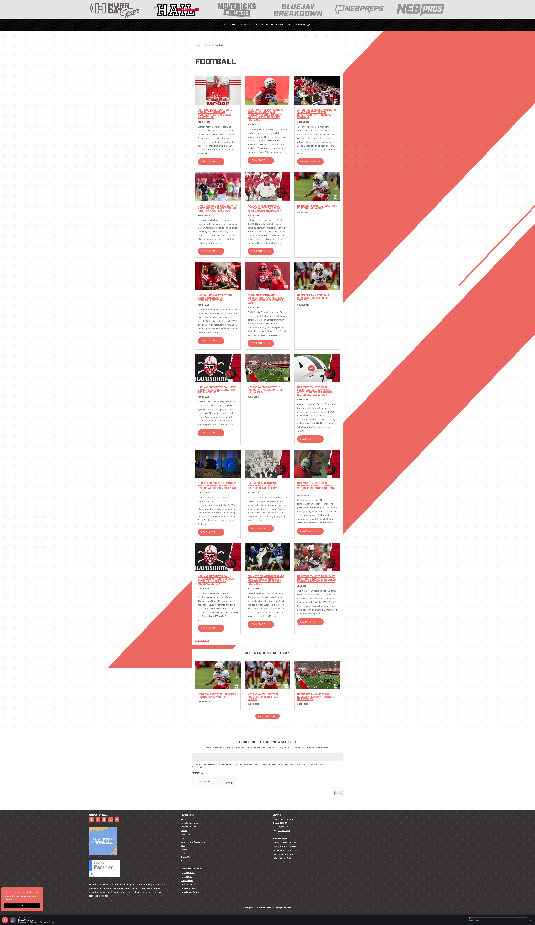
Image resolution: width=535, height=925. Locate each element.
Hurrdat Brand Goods (189, 888)
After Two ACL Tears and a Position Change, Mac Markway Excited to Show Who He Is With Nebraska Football (265, 115)
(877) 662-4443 (286, 826)
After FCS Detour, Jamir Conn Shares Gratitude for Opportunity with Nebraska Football (316, 114)
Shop (259, 25)
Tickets (301, 25)
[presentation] (213, 781)
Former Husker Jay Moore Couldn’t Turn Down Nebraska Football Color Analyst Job (215, 114)
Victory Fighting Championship (193, 842)
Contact (184, 830)
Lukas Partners (187, 880)
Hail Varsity (207, 45)
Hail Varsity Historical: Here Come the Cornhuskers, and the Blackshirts (217, 390)
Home (198, 45)
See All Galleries (267, 716)
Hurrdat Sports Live (279, 25)
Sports (246, 25)
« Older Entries (202, 640)
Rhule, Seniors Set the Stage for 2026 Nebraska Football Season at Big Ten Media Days (217, 486)
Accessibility (186, 861)
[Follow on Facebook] (91, 819)
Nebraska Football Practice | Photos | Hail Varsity (317, 207)
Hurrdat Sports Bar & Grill (190, 892)
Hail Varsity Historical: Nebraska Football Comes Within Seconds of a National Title (316, 487)
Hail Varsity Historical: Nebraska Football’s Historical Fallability (263, 486)
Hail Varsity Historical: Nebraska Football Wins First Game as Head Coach (264, 208)
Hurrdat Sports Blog (188, 826)
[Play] (5, 920)
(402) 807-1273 (284, 830)
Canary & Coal (186, 884)
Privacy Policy (186, 853)
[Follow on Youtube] (117, 819)
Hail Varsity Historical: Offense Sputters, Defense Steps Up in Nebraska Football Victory (216, 580)
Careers (184, 849)
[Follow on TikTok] (110, 819)
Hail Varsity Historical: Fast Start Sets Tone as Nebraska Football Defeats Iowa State (316, 579)
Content (229, 25)
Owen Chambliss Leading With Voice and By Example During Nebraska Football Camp (217, 208)
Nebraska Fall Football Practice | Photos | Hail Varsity (313, 298)
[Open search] (308, 25)
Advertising (185, 834)
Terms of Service (187, 857)
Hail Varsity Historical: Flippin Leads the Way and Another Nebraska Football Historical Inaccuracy (316, 391)
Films (183, 838)
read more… (209, 161)
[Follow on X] (98, 819)
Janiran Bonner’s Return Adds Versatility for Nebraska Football (215, 298)
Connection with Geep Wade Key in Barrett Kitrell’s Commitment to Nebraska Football (266, 580)
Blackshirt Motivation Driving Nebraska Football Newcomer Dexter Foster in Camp (266, 299)
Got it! (22, 905)
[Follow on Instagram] (104, 819)
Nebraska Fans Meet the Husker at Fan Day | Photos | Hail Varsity (266, 390)
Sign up (338, 793)
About (183, 819)
